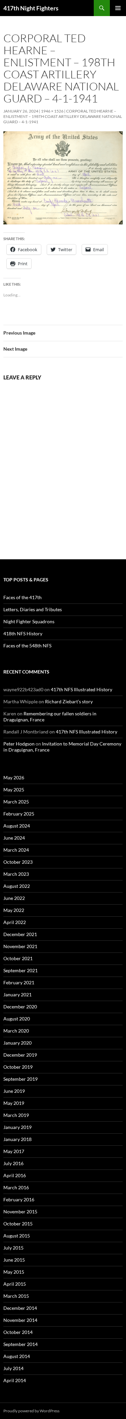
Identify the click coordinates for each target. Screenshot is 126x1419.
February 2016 (18, 1199)
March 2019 (16, 1115)
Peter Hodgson (19, 744)
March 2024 (16, 850)
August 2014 (16, 1356)
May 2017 (13, 1151)
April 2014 (14, 1380)
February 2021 (18, 982)
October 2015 (18, 1223)
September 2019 (20, 1079)
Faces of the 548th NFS (27, 645)
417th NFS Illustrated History (81, 689)
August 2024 (16, 826)
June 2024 (14, 838)
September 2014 (20, 1344)
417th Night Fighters (30, 8)
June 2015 (14, 1260)
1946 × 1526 (52, 111)
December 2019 (20, 1055)
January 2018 (17, 1139)
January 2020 (17, 1043)
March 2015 (16, 1296)
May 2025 (13, 789)
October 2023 (18, 862)
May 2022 (13, 910)
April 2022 (14, 922)
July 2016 (13, 1163)
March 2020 (16, 1031)
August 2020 (16, 1018)
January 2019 (17, 1127)
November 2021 (20, 946)
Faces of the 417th (22, 597)
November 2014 (20, 1320)
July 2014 (13, 1368)
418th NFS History (22, 633)
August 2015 (16, 1235)
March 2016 (16, 1187)
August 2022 (16, 886)
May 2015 (13, 1272)
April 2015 (14, 1284)
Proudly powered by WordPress (31, 1410)
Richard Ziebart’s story (69, 701)
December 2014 (20, 1308)
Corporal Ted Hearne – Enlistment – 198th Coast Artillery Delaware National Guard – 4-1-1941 (62, 116)
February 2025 (18, 814)
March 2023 (16, 874)
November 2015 (20, 1211)
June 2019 (14, 1091)
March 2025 (16, 801)
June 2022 (14, 898)
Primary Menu (118, 8)
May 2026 (13, 777)
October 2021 (18, 958)
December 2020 (20, 1006)
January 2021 (17, 994)
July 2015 (13, 1248)
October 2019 (18, 1067)
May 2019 (13, 1103)
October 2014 (18, 1332)
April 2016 (14, 1175)
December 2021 (20, 934)
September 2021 (20, 970)
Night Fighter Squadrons (28, 621)
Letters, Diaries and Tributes (32, 609)
